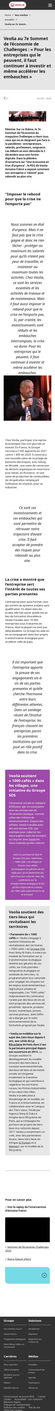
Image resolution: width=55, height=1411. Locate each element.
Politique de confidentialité (17, 1404)
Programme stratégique (15, 1339)
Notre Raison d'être (19, 1259)
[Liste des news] (6, 98)
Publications (34, 1382)
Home (8, 15)
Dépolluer (33, 1334)
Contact (42, 1396)
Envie (32, 839)
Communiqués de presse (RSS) (19, 1396)
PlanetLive (33, 1387)
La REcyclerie (21, 1042)
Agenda (32, 1377)
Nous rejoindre (11, 1364)
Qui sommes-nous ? (13, 1328)
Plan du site (34, 1407)
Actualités (9, 19)
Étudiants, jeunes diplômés (11, 1376)
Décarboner (34, 1328)
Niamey (13, 1146)
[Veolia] (18, 5)
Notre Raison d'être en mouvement (14, 1345)
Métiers (7, 1382)
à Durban (25, 1142)
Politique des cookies (14, 1407)
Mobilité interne (11, 1387)
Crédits (7, 1399)
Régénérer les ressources (35, 1340)
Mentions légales (12, 1402)
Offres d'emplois (11, 1369)
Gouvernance (10, 1334)
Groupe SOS (37, 949)
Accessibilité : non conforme (28, 1399)
